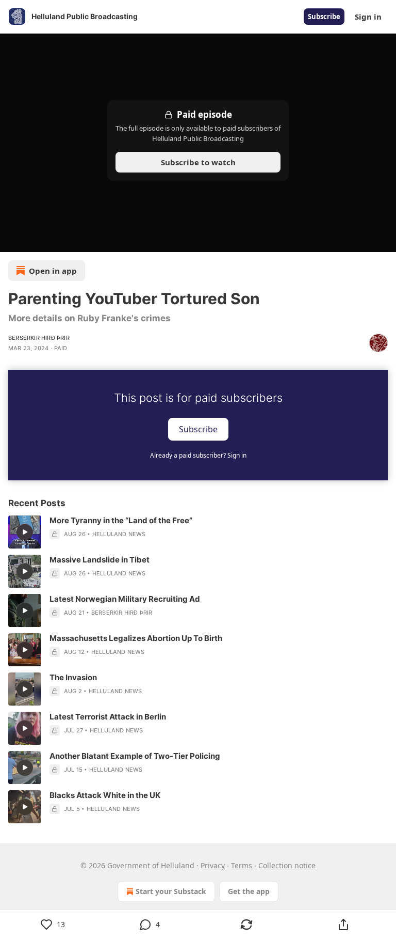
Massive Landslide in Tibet (100, 560)
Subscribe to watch (198, 162)
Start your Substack (171, 891)
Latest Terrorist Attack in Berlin (108, 717)
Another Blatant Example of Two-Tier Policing (135, 756)
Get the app (249, 891)
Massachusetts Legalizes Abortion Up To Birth (136, 638)
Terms (241, 865)
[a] (24, 532)
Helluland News (119, 534)
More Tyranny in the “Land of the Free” (121, 520)
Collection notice (287, 865)
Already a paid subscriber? (198, 455)
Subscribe (324, 16)
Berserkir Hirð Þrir (39, 337)
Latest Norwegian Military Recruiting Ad (125, 599)
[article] (198, 532)
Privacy (213, 865)
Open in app (53, 270)
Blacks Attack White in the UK (105, 795)
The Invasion (73, 677)
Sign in (368, 16)
